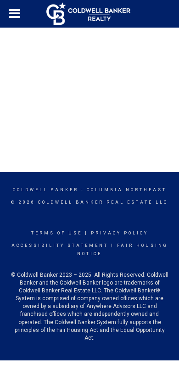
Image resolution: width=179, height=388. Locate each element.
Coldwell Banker (45, 190)
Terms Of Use (56, 233)
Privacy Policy (119, 233)
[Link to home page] (89, 14)
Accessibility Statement (59, 245)
